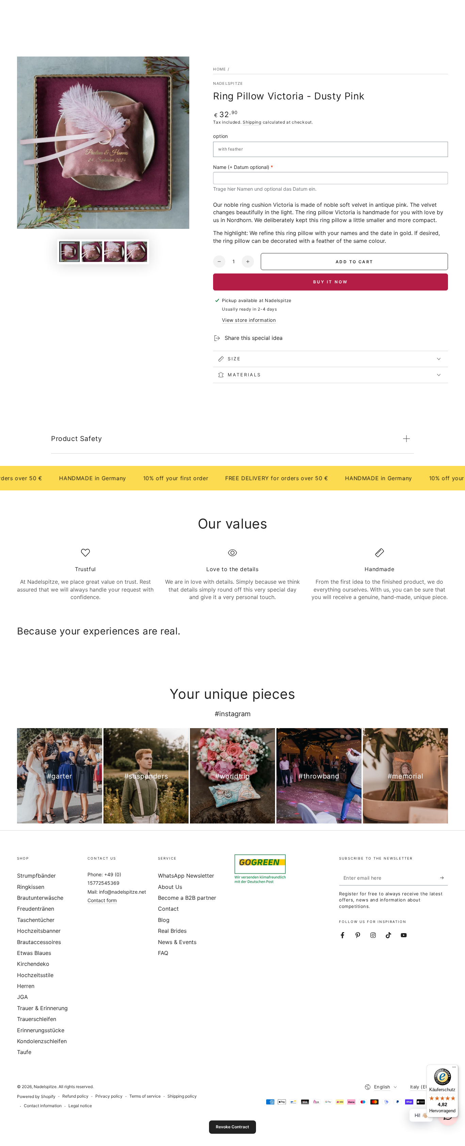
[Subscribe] (444, 877)
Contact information (43, 1105)
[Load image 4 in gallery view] (137, 251)
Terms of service (145, 1096)
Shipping (252, 122)
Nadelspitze (228, 83)
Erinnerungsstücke (40, 1030)
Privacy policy (109, 1096)
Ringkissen (30, 886)
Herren (25, 986)
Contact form (102, 900)
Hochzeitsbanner (39, 930)
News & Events (177, 942)
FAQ (163, 952)
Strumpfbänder (36, 875)
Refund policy (75, 1096)
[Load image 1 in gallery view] (69, 251)
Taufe (24, 1052)
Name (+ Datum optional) (243, 167)
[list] (232, 574)
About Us (170, 886)
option (220, 136)
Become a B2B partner (187, 897)
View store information (249, 320)
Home (219, 69)
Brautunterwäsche (40, 897)
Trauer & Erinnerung (42, 1008)
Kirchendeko (33, 963)
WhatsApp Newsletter (186, 875)
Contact (168, 908)
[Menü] (454, 1069)
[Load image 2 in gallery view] (92, 251)
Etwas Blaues (34, 952)
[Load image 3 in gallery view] (114, 251)
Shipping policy (182, 1096)
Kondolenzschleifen (42, 1041)
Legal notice (80, 1105)
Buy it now (330, 281)
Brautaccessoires (39, 942)
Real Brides (172, 930)
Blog (164, 919)
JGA (22, 996)
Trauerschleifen (36, 1019)
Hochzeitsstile (35, 975)
